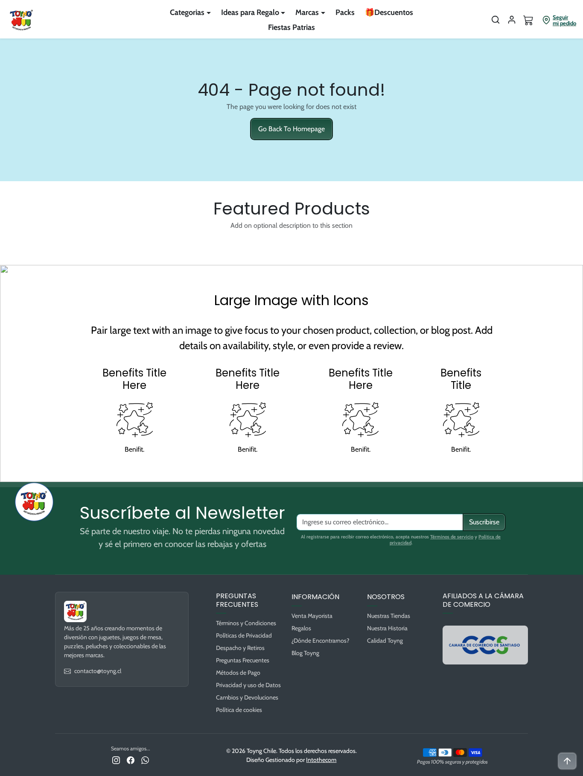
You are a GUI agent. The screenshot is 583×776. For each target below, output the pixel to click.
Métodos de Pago (238, 672)
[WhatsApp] (145, 759)
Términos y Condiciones (246, 623)
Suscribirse (484, 522)
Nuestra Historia (387, 628)
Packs (345, 12)
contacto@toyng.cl (97, 671)
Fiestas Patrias (291, 27)
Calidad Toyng (385, 640)
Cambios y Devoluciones (247, 697)
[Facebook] (130, 759)
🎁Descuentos (389, 12)
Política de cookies (239, 710)
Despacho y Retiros (240, 648)
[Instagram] (116, 759)
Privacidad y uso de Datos (248, 685)
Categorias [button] (187, 12)
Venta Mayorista (312, 616)
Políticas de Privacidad (244, 635)
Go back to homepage (291, 129)
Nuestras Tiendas (388, 616)
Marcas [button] (307, 12)
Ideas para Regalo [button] (250, 12)
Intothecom (321, 760)
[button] (495, 19)
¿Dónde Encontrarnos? (320, 640)
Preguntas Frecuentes (242, 660)
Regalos (301, 628)
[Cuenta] (512, 19)
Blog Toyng (305, 653)
